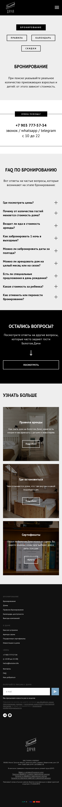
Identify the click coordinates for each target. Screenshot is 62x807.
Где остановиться (31, 479)
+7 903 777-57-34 (10, 655)
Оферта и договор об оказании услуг (31, 772)
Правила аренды (31, 422)
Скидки (31, 48)
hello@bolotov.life (11, 663)
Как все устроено (10, 630)
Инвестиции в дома (11, 643)
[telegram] (5, 715)
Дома (5, 605)
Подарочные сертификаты (14, 638)
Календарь (43, 37)
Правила (17, 37)
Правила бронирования (13, 610)
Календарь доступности (13, 614)
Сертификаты (31, 535)
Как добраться (9, 677)
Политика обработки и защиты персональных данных (31, 774)
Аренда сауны (9, 634)
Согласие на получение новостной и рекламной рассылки (31, 778)
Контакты (7, 669)
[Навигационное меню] (57, 7)
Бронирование (31, 27)
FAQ (4, 673)
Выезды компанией (11, 618)
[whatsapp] (10, 715)
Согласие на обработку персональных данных (31, 776)
